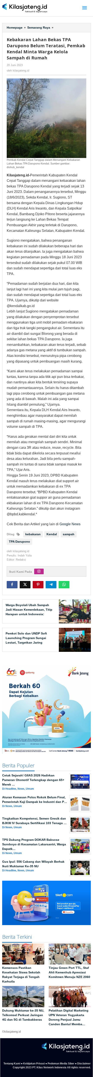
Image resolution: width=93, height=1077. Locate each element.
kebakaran (33, 534)
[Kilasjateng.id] (24, 8)
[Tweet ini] (25, 584)
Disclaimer (84, 1063)
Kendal (51, 534)
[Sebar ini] (12, 584)
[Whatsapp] (64, 584)
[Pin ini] (38, 584)
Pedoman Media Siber (61, 1063)
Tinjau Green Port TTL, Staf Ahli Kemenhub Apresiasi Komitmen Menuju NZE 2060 (69, 972)
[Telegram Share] (51, 584)
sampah (68, 534)
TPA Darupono (19, 541)
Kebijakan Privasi (34, 1063)
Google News (69, 524)
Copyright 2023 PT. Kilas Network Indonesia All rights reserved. (52, 1067)
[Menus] (85, 8)
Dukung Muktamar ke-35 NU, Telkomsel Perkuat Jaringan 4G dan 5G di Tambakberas (23, 1015)
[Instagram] (39, 571)
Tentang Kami (11, 1063)
